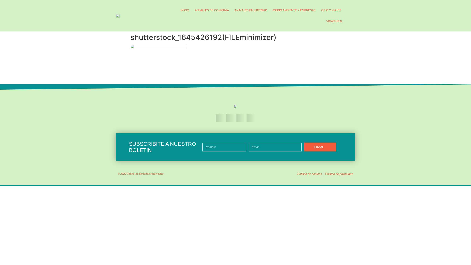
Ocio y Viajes (331, 10)
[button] (351, 16)
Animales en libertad (251, 10)
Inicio (185, 10)
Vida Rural (334, 21)
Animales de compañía (212, 10)
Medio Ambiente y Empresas (294, 10)
